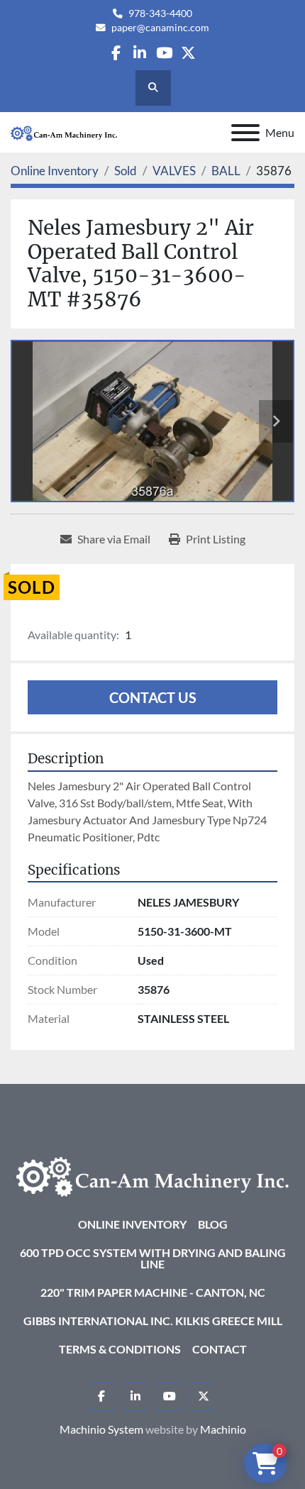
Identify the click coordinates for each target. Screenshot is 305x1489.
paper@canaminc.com (160, 27)
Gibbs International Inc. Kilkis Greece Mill (152, 1320)
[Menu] (245, 132)
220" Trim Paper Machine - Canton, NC (152, 1292)
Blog (213, 1224)
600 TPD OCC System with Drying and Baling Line (153, 1258)
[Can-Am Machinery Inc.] (152, 1175)
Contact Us (152, 697)
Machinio (223, 1429)
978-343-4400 (160, 13)
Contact (219, 1349)
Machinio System (101, 1429)
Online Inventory (132, 1224)
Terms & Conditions (120, 1349)
